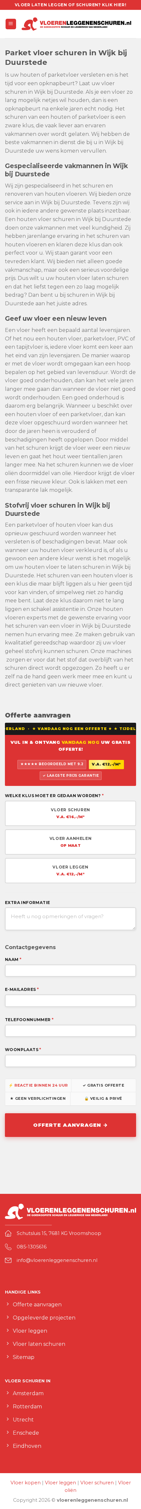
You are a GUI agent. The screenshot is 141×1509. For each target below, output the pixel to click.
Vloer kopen (25, 1483)
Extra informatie (27, 902)
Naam (13, 959)
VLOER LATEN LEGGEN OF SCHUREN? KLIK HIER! (71, 4)
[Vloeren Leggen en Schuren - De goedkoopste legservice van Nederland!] (76, 24)
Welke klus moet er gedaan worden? (54, 795)
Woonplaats (23, 1049)
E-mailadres (22, 989)
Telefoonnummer (29, 1019)
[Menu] (11, 24)
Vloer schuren (97, 1483)
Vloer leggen (60, 1483)
